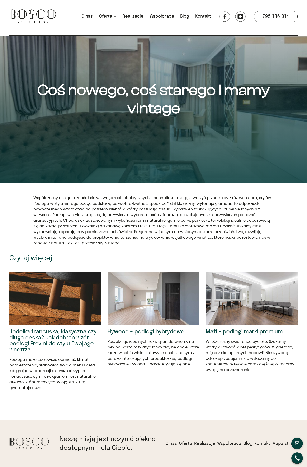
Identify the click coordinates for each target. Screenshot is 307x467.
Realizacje (133, 16)
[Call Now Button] (297, 458)
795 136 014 (276, 16)
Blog (184, 16)
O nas (87, 16)
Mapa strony (285, 443)
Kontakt (203, 16)
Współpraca (162, 16)
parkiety (199, 221)
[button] (32, 16)
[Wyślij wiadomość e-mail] (297, 443)
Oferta (105, 16)
